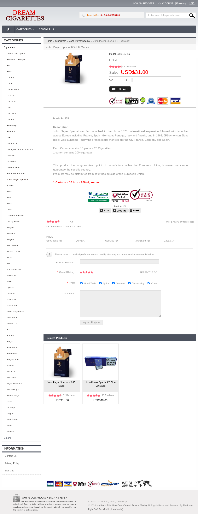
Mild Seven (13, 245)
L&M (9, 209)
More (9, 257)
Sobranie (11, 377)
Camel (10, 77)
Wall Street (12, 419)
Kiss (9, 197)
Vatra (9, 401)
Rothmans (12, 353)
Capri (10, 83)
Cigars (7, 438)
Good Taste (90, 283)
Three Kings (13, 395)
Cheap (154, 283)
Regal (10, 341)
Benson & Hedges (16, 59)
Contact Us (46, 29)
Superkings (13, 389)
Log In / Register (143, 3)
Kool (9, 203)
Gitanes (11, 155)
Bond (9, 71)
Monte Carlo (13, 251)
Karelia (10, 185)
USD (192, 3)
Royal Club (13, 359)
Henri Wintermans (16, 173)
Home (8, 29)
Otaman (11, 293)
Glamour (11, 161)
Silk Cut (11, 371)
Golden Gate (13, 167)
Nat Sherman (14, 269)
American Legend (16, 53)
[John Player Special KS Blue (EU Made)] (105, 212)
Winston (11, 431)
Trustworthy (138, 283)
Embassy (11, 125)
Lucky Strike (13, 221)
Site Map (9, 470)
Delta (9, 107)
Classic (11, 95)
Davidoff (11, 101)
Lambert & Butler (15, 215)
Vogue (10, 413)
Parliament (12, 305)
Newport (11, 275)
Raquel (11, 335)
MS (8, 263)
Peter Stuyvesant (16, 311)
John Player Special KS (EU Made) (62, 384)
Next (9, 281)
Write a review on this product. (180, 222)
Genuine (121, 283)
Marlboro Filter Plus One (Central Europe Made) (121, 505)
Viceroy (11, 407)
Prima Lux (12, 323)
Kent (9, 191)
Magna (10, 227)
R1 (8, 329)
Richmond (12, 347)
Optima (10, 287)
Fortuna (11, 131)
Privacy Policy (12, 463)
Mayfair (11, 239)
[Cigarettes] (120, 212)
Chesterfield (13, 89)
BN (8, 65)
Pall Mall (11, 299)
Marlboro (11, 233)
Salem (10, 365)
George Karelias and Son (20, 149)
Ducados (11, 113)
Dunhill (10, 119)
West (9, 425)
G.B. (9, 137)
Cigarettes (62, 41)
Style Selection (14, 383)
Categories (24, 29)
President (12, 317)
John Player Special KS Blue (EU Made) (100, 384)
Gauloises (12, 143)
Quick (106, 283)
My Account (165, 3)
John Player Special (81, 41)
